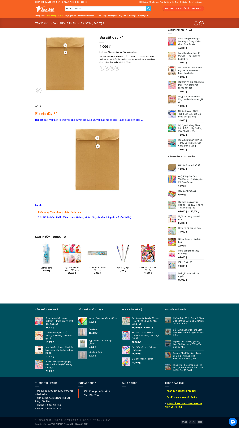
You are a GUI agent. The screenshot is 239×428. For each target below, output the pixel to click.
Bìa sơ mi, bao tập (92, 23)
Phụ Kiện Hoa (70, 16)
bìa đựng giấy (121, 56)
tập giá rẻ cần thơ (113, 59)
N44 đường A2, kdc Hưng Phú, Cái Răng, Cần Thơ (158, 2)
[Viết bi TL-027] (122, 253)
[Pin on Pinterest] (117, 68)
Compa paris (46, 268)
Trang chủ (39, 16)
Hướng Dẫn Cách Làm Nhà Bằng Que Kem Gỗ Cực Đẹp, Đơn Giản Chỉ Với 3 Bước (188, 321)
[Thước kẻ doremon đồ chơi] (97, 253)
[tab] (38, 106)
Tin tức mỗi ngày (195, 2)
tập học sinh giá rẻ (139, 59)
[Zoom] (38, 90)
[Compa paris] (46, 253)
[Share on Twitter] (107, 68)
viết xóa (128, 62)
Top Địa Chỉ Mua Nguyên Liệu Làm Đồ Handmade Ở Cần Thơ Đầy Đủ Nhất (187, 344)
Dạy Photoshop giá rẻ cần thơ (182, 397)
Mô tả (38, 106)
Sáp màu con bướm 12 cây (148, 268)
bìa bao (112, 56)
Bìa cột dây (43, 114)
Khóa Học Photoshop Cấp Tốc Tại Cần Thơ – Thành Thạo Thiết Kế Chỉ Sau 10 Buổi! (188, 368)
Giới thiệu (183, 2)
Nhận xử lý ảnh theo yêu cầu (181, 391)
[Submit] (148, 8)
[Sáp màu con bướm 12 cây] (148, 253)
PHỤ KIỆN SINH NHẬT (127, 16)
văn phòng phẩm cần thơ (114, 62)
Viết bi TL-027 (123, 268)
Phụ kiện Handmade (86, 16)
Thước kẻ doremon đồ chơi (97, 268)
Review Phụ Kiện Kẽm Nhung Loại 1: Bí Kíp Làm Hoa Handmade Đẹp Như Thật (187, 356)
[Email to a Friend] (112, 68)
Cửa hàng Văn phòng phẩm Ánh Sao (59, 212)
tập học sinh (126, 59)
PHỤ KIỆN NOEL (144, 16)
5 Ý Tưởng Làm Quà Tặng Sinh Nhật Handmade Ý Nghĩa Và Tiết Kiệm (188, 332)
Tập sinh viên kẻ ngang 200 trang (72, 268)
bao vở (106, 56)
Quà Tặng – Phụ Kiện (106, 16)
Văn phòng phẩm (54, 16)
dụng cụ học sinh (143, 56)
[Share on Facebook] (102, 68)
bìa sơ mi (131, 56)
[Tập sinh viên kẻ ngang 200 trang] (72, 253)
